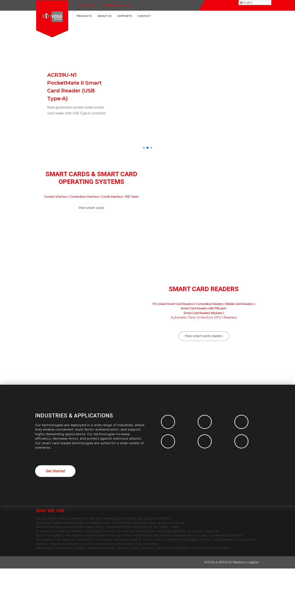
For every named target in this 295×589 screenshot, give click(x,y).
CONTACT (144, 16)
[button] (144, 148)
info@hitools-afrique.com (117, 5)
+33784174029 (86, 5)
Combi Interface (112, 196)
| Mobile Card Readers (238, 304)
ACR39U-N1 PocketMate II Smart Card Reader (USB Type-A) (74, 87)
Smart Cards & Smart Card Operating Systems (91, 177)
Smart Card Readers (204, 289)
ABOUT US (105, 16)
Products (84, 16)
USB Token (131, 196)
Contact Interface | (57, 196)
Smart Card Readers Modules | (204, 313)
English (247, 2)
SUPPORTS (124, 16)
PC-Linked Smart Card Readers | (174, 304)
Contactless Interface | (85, 196)
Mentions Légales (246, 562)
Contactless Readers (210, 304)
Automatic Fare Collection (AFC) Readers (204, 317)
